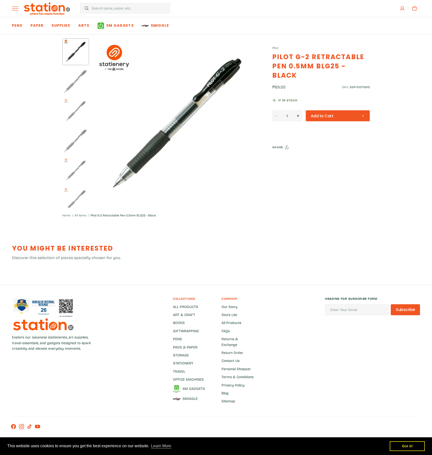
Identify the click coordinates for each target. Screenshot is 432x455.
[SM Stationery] (47, 8)
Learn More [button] (161, 446)
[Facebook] (289, 159)
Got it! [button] (407, 446)
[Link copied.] (309, 159)
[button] (402, 8)
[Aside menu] (17, 8)
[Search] (84, 8)
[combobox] (129, 8)
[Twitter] (280, 159)
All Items (80, 215)
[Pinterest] (299, 159)
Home (66, 215)
